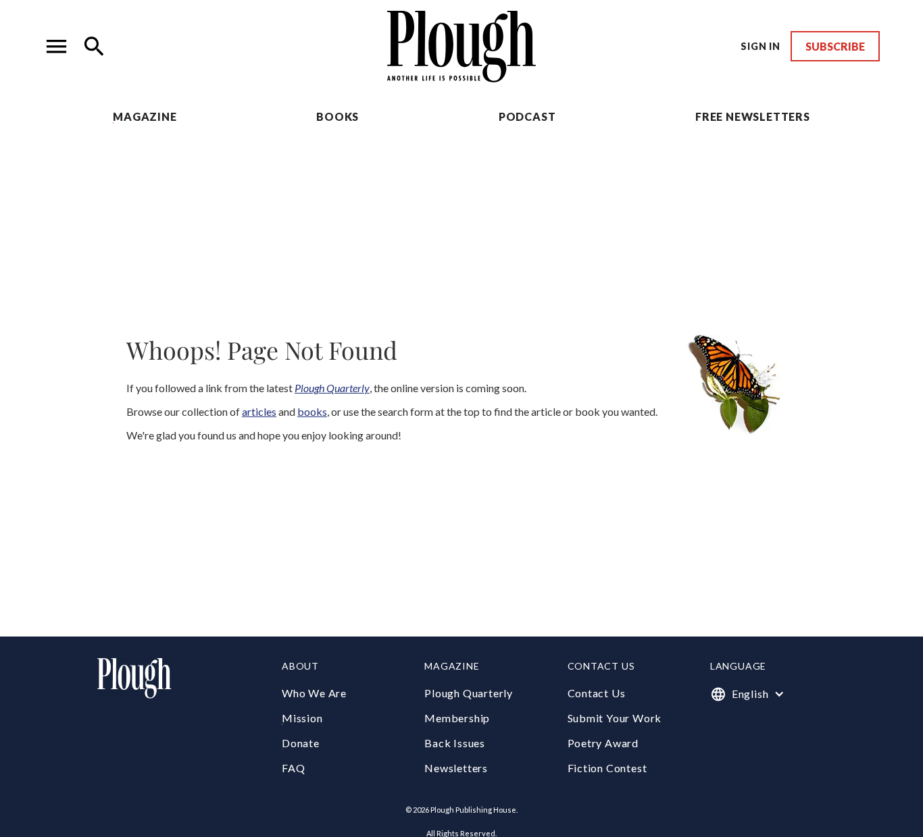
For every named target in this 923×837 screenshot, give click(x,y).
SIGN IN (760, 46)
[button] (56, 46)
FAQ (293, 767)
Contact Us (597, 692)
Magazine (144, 116)
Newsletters (456, 767)
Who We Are (314, 692)
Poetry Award (603, 742)
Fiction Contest (607, 767)
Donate (301, 742)
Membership (457, 717)
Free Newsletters (752, 116)
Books (337, 116)
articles (259, 411)
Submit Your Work (615, 717)
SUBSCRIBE (835, 46)
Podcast (527, 116)
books (312, 411)
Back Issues (454, 742)
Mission (302, 717)
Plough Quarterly (468, 692)
